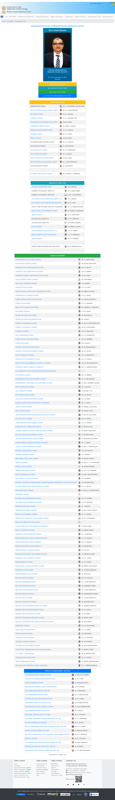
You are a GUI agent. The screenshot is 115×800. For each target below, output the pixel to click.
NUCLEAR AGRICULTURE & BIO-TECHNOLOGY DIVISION (32, 486)
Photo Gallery (40, 771)
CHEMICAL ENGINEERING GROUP (42, 187)
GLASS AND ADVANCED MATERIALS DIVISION (29, 399)
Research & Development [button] (26, 16)
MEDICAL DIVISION (21, 462)
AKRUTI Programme (22, 769)
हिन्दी (113, 3)
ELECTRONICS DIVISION (22, 375)
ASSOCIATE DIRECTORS (58, 88)
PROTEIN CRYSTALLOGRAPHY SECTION (37, 730)
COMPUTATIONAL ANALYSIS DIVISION (26, 339)
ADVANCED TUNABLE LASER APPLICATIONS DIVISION (31, 275)
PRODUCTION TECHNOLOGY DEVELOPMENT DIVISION (32, 518)
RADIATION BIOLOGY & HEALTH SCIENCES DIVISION (31, 538)
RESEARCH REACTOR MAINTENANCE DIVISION (29, 609)
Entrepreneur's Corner (94, 16)
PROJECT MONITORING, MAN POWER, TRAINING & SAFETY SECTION (45, 726)
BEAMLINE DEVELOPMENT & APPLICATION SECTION (41, 686)
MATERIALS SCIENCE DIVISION (24, 454)
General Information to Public (22, 773)
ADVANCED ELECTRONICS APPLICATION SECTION (40, 679)
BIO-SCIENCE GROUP (36, 114)
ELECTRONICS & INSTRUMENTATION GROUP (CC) (47, 199)
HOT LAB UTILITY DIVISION (23, 419)
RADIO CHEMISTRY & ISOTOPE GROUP (42, 158)
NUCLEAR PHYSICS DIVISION (24, 490)
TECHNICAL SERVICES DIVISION (25, 641)
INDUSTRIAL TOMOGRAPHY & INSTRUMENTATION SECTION (43, 718)
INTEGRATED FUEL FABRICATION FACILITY (28, 426)
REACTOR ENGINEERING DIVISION (25, 582)
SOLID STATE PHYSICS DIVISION (25, 629)
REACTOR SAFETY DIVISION (23, 598)
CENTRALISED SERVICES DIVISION (25, 315)
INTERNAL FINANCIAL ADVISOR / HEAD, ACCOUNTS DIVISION (34, 430)
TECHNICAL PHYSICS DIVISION (24, 637)
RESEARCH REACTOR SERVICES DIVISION (28, 613)
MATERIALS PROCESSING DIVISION (26, 450)
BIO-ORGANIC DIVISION (22, 311)
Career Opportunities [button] (42, 16)
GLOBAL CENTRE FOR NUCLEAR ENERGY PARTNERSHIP (32, 403)
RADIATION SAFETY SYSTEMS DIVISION (27, 550)
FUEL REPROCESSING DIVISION (24, 395)
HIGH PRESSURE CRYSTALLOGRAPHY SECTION (39, 706)
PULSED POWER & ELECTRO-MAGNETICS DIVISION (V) (31, 526)
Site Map (53, 771)
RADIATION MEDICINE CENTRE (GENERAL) (28, 542)
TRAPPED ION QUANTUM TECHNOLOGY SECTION (40, 746)
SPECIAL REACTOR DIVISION (24, 633)
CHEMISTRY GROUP (36, 118)
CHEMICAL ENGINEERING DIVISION (26, 323)
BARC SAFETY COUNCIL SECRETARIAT (27, 307)
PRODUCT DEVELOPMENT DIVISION (26, 514)
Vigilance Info (40, 766)
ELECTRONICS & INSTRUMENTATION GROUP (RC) (46, 203)
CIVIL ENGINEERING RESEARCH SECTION (37, 690)
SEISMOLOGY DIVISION (22, 625)
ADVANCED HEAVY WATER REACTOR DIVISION (29, 267)
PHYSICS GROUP (37, 226)
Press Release (55, 773)
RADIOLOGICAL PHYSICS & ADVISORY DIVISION (29, 566)
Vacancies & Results (22, 767)
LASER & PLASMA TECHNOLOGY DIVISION (28, 446)
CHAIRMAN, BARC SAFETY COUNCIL (41, 173)
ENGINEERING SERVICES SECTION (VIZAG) (38, 702)
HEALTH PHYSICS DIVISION (23, 407)
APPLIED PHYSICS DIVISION (23, 287)
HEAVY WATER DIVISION (22, 411)
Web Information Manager (75, 774)
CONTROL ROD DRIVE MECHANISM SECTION (38, 698)
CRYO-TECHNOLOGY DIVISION (24, 355)
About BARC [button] (12, 16)
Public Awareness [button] (80, 16)
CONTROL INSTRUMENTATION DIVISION (27, 347)
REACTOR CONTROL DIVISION (24, 578)
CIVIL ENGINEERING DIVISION (24, 335)
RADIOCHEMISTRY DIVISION (23, 562)
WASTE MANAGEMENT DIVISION (25, 661)
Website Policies (26, 791)
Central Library (40, 773)
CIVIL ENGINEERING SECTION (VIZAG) (36, 694)
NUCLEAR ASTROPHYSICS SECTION (36, 722)
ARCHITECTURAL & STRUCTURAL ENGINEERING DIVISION (32, 291)
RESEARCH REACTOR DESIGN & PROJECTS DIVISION (31, 606)
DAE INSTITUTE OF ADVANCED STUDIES (27, 359)
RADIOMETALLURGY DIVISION (24, 570)
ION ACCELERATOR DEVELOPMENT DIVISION (29, 434)
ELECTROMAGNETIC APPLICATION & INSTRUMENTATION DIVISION (35, 371)
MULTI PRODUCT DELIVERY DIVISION (26, 478)
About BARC (10, 21)
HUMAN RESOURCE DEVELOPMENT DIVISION (29, 422)
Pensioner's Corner (56, 775)
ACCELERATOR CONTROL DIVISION (26, 263)
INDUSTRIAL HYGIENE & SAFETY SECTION (37, 714)
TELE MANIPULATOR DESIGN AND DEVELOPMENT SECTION (43, 742)
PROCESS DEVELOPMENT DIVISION (26, 510)
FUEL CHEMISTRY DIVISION (23, 391)
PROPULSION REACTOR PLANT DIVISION (27, 522)
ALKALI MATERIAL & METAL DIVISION (26, 279)
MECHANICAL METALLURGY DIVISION (26, 458)
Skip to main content (95, 3)
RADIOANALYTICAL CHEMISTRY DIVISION (28, 558)
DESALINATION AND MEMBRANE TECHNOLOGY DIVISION (32, 363)
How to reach (71, 779)
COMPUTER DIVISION (21, 343)
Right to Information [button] (57, 16)
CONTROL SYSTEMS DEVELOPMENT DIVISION (29, 351)
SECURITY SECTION (31, 738)
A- (107, 3)
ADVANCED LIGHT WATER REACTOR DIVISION (29, 271)
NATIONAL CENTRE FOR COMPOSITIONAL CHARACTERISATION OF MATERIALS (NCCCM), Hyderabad (45, 482)
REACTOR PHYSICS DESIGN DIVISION (26, 590)
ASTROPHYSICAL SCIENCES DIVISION (26, 295)
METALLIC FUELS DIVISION (23, 466)
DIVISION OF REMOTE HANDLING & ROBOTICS (29, 367)
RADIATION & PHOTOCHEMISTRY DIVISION (28, 534)
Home (3, 21)
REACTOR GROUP (37, 238)
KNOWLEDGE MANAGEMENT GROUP (41, 130)
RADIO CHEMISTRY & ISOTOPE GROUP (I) (44, 234)
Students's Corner (41, 764)
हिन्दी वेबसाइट (54, 764)
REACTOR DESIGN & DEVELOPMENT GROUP (43, 162)
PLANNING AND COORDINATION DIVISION (28, 498)
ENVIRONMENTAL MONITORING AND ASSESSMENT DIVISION (33, 383)
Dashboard (42, 769)
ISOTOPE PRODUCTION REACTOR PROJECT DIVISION (31, 442)
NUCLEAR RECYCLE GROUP (38, 154)
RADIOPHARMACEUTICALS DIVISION (26, 574)
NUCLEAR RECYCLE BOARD (38, 150)
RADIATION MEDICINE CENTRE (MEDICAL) (28, 546)
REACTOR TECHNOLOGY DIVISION (25, 602)
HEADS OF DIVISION (58, 92)
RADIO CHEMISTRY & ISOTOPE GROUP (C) (44, 230)
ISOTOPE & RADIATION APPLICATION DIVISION (29, 438)
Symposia (17, 766)
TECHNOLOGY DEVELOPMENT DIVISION (27, 645)
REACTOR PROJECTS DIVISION (24, 594)
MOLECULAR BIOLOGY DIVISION (25, 474)
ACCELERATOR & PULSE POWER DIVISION (28, 259)
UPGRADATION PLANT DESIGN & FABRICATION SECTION (42, 750)
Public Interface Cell (20, 777)
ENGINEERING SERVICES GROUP (40, 126)
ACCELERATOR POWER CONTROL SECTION (38, 675)
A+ (103, 3)
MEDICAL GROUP (35, 138)
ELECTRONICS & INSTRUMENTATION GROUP (43, 122)
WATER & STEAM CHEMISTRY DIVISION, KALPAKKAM (31, 665)
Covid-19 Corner (41, 767)
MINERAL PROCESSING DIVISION (25, 470)
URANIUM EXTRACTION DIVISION (25, 657)
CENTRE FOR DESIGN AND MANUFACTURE (28, 319)
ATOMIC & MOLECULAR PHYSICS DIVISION (28, 299)
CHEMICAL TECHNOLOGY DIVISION (26, 327)
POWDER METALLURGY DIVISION (25, 506)
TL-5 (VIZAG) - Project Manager (24, 653)
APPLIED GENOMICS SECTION (34, 683)
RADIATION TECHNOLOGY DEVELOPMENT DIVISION (31, 554)
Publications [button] (69, 16)
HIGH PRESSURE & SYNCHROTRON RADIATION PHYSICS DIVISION (35, 415)
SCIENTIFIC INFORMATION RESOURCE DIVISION (29, 617)
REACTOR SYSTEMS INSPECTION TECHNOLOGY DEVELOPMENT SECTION (47, 734)
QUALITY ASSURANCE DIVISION (25, 530)
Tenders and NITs (107, 16)
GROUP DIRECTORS (58, 84)
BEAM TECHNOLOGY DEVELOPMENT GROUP (44, 110)
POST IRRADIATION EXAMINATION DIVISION (28, 502)
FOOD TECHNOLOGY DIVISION (24, 387)
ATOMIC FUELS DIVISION (22, 303)
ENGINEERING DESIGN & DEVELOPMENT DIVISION (30, 379)
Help (37, 775)
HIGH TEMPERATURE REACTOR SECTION (37, 710)
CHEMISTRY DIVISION (22, 331)
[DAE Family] (94, 794)
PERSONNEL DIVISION (22, 494)
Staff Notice (54, 766)
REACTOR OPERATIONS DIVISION (25, 586)
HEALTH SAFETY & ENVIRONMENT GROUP (44, 211)
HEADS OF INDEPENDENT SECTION (58, 96)
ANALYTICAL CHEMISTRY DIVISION (26, 283)
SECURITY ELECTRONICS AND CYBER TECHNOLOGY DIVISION (34, 621)
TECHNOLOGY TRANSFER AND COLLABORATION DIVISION (33, 649)
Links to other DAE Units (21, 775)
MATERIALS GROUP (36, 134)
